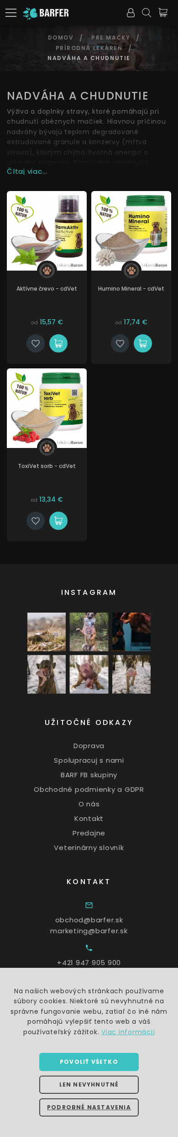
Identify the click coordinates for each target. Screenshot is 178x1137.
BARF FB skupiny (89, 775)
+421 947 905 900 (89, 962)
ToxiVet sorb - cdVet (47, 466)
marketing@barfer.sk (88, 931)
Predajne (89, 833)
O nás (89, 804)
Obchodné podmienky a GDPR (89, 789)
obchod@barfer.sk (89, 920)
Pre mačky (110, 37)
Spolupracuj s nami (89, 760)
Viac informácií (128, 1031)
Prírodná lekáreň (89, 48)
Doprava (89, 745)
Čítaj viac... (27, 171)
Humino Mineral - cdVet (131, 288)
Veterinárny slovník (89, 847)
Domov (61, 37)
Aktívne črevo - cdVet (46, 288)
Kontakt (89, 818)
